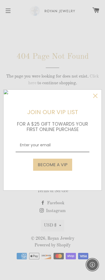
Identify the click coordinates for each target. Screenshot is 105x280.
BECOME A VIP (53, 165)
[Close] (95, 95)
